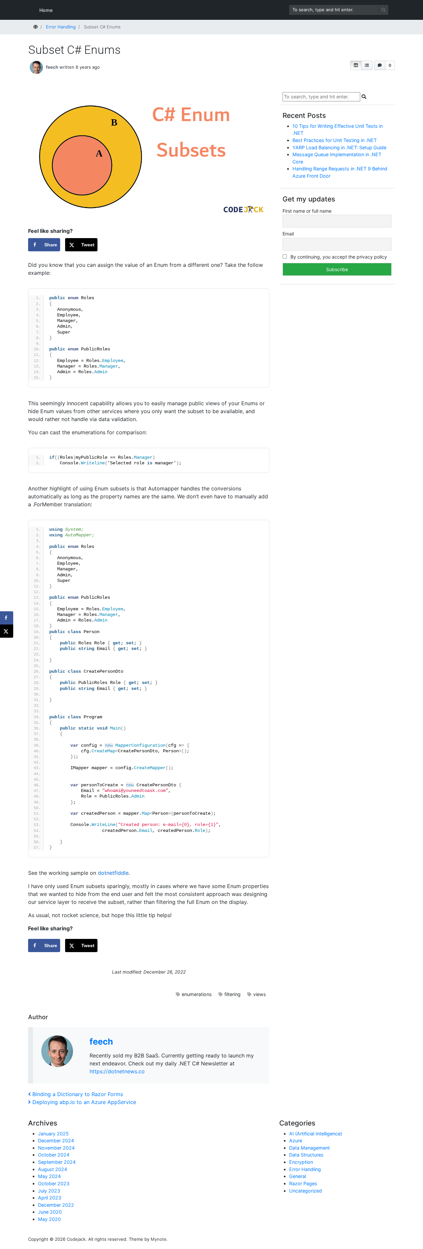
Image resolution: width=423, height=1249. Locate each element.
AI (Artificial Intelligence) (315, 1133)
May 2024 (49, 1176)
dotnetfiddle (113, 873)
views (259, 994)
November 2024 (56, 1148)
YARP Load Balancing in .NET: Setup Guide (339, 147)
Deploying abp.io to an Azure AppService (84, 1102)
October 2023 (53, 1183)
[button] (356, 65)
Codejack (76, 1239)
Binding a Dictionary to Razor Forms (77, 1094)
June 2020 (50, 1212)
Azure (295, 1140)
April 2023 (49, 1197)
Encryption (301, 1162)
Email (288, 233)
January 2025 (53, 1133)
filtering (232, 994)
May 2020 (49, 1219)
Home (46, 10)
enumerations (197, 994)
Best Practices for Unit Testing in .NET (334, 140)
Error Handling (305, 1169)
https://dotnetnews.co (117, 1071)
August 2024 (52, 1169)
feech (52, 67)
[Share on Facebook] (6, 617)
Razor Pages (303, 1183)
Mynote (159, 1239)
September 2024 (57, 1162)
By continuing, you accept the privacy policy (338, 257)
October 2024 (53, 1155)
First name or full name (307, 211)
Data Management (309, 1148)
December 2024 (56, 1140)
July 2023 (49, 1191)
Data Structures (306, 1155)
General (297, 1176)
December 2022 (56, 1205)
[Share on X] (6, 631)
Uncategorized (305, 1191)
